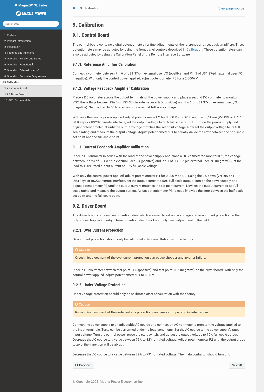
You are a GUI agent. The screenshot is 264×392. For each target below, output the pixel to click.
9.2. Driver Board (15, 94)
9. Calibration (11, 82)
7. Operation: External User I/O (21, 70)
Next (235, 365)
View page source (231, 8)
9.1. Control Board (16, 88)
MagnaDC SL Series (32, 5)
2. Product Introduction (17, 41)
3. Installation (12, 46)
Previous (85, 365)
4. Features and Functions (19, 52)
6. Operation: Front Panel (18, 64)
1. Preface (10, 35)
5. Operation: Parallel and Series (22, 58)
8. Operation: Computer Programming (25, 76)
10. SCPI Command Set (17, 100)
